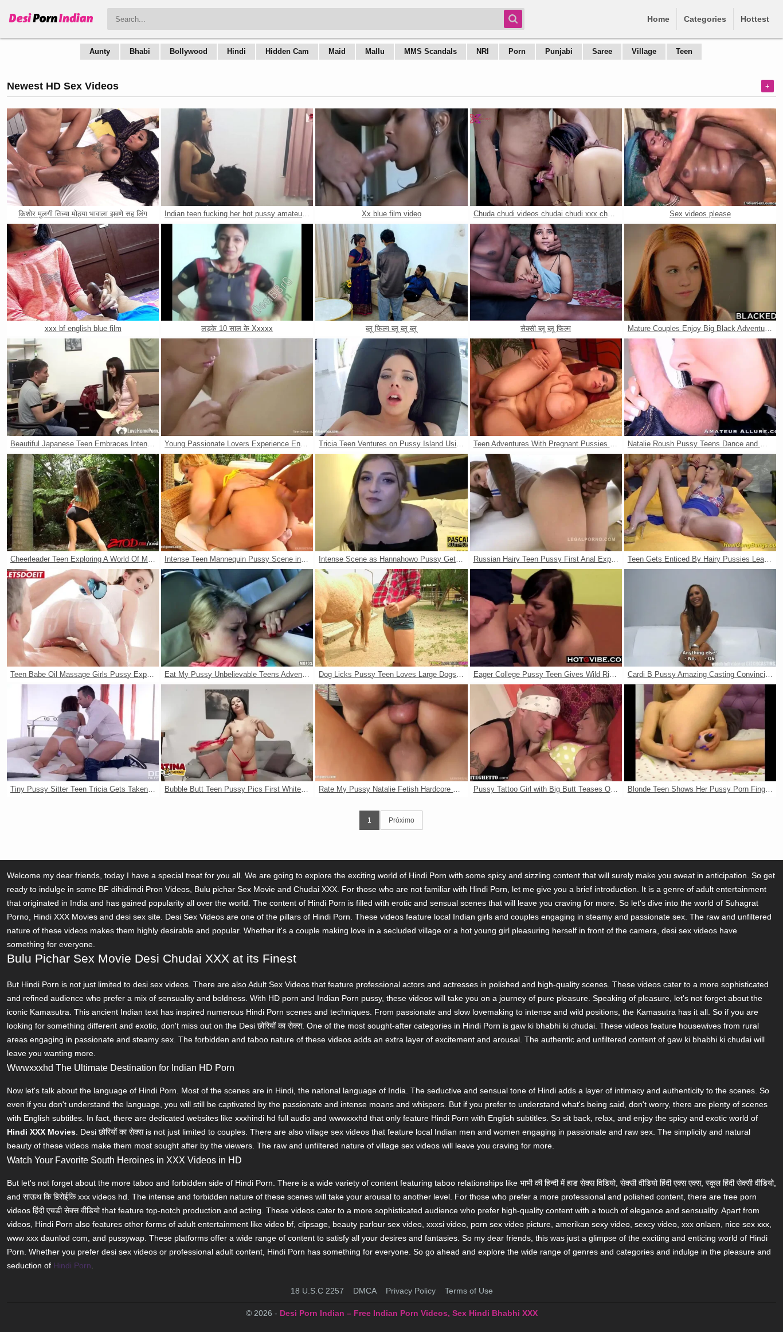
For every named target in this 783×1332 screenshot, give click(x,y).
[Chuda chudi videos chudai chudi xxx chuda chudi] (546, 157)
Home (658, 19)
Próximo (401, 820)
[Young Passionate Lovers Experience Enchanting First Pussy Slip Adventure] (237, 387)
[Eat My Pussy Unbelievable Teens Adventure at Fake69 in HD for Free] (237, 618)
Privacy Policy (411, 1290)
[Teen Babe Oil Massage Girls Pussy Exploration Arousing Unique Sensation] (83, 618)
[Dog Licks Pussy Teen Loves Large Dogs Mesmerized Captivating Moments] (391, 618)
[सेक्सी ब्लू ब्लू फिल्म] (546, 272)
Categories (705, 19)
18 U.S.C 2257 (317, 1290)
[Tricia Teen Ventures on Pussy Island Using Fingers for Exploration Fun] (391, 387)
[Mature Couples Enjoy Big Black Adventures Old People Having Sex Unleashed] (700, 272)
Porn (517, 51)
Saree (602, 51)
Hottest (755, 19)
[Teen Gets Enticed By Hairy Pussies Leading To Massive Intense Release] (700, 502)
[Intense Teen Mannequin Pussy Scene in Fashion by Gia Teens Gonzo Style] (237, 502)
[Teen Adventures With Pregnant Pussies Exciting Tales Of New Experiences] (546, 387)
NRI (482, 51)
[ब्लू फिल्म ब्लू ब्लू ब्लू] (391, 272)
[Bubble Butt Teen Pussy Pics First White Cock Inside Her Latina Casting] (237, 733)
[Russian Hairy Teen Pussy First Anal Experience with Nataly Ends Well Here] (546, 502)
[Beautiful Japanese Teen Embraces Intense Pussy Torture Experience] (83, 387)
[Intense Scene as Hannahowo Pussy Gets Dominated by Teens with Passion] (391, 502)
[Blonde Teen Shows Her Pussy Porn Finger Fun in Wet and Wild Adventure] (700, 733)
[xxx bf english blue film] (83, 272)
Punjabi (559, 51)
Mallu (375, 51)
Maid (337, 51)
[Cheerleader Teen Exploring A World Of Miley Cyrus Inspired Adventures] (83, 502)
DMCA (365, 1290)
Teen (684, 51)
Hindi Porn (72, 1265)
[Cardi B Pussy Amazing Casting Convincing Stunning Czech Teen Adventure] (700, 618)
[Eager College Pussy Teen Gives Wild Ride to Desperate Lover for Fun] (546, 618)
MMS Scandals (430, 51)
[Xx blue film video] (391, 157)
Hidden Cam (287, 51)
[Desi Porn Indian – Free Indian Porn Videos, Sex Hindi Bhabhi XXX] (51, 23)
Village (644, 51)
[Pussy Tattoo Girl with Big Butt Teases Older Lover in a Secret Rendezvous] (546, 733)
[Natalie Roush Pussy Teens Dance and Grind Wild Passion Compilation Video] (700, 387)
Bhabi (140, 51)
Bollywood (189, 51)
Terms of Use (469, 1290)
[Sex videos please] (700, 157)
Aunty (99, 51)
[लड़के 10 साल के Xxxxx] (237, 272)
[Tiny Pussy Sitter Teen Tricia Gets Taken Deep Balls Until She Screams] (83, 733)
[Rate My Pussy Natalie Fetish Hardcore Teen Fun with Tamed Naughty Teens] (391, 733)
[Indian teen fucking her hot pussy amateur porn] (237, 157)
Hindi (236, 51)
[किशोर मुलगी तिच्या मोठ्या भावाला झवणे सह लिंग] (83, 157)
